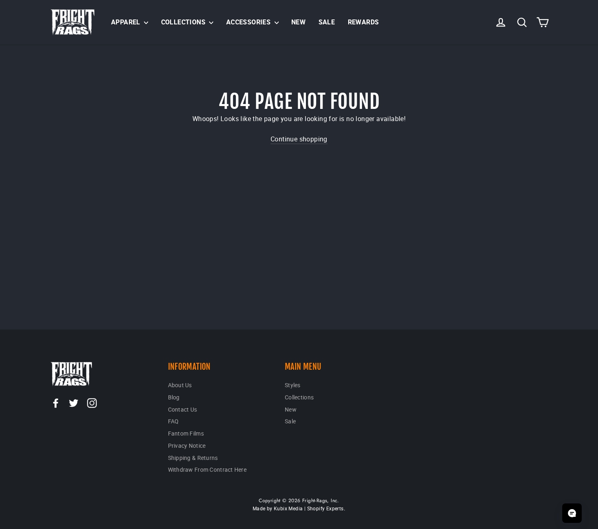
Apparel (126, 21)
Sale (327, 21)
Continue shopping (299, 138)
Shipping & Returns (193, 458)
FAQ (173, 421)
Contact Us (182, 409)
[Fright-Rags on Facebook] (56, 402)
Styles (293, 385)
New (298, 21)
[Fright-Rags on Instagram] (92, 402)
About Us (180, 385)
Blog (174, 397)
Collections (184, 21)
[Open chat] (572, 513)
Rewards (363, 21)
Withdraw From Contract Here (207, 469)
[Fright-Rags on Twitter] (74, 402)
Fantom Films (186, 433)
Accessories (249, 21)
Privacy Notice (187, 445)
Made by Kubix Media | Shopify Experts (298, 508)
